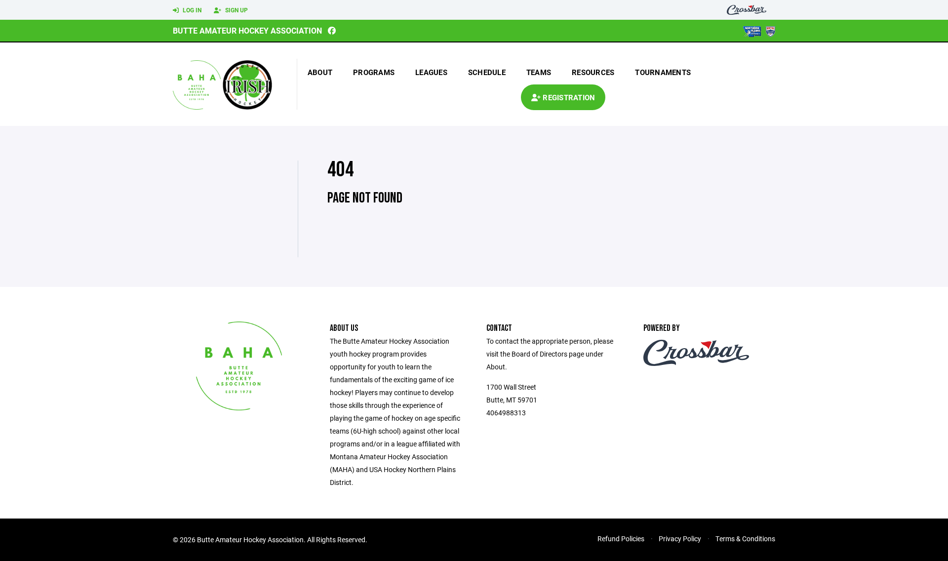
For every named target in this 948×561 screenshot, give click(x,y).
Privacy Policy (680, 538)
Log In (191, 10)
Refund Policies (620, 538)
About (320, 72)
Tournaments (663, 72)
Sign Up (236, 10)
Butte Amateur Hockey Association (247, 30)
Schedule (487, 72)
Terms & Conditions (745, 538)
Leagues (431, 72)
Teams (538, 72)
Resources (593, 72)
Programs (374, 72)
